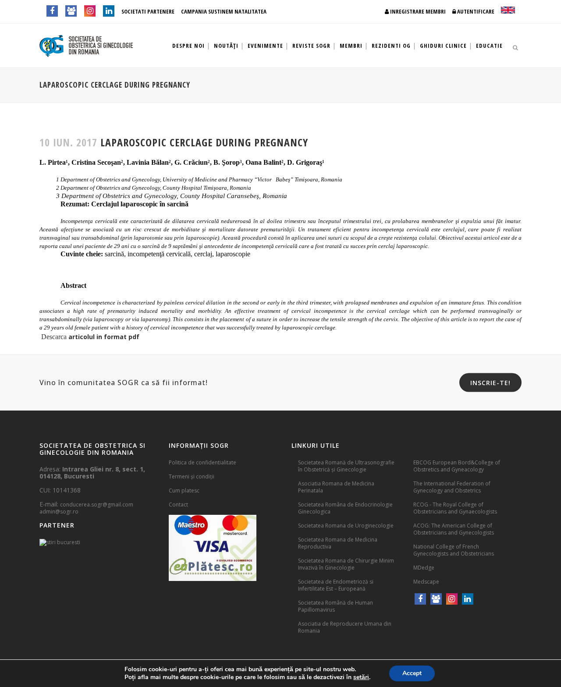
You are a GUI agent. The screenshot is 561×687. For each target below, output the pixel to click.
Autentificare (475, 11)
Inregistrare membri (417, 11)
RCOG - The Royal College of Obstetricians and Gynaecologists (455, 508)
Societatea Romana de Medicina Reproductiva (337, 543)
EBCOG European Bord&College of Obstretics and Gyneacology (456, 466)
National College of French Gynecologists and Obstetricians (453, 550)
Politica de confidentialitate (202, 462)
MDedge (423, 567)
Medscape (426, 581)
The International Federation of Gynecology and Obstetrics (451, 487)
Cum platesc (184, 490)
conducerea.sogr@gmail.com (96, 504)
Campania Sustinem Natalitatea (223, 11)
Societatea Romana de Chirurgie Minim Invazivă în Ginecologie (346, 564)
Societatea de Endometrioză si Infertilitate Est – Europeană (335, 585)
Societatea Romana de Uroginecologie (346, 525)
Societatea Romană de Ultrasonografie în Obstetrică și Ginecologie (346, 466)
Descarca (54, 336)
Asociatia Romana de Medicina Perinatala (336, 487)
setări (361, 677)
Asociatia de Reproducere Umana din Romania (344, 627)
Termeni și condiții (191, 476)
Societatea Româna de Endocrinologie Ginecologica (345, 508)
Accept (412, 673)
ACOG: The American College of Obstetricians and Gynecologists (453, 529)
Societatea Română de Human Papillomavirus (335, 606)
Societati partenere (147, 11)
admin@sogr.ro (58, 511)
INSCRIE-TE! (490, 383)
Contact (178, 504)
